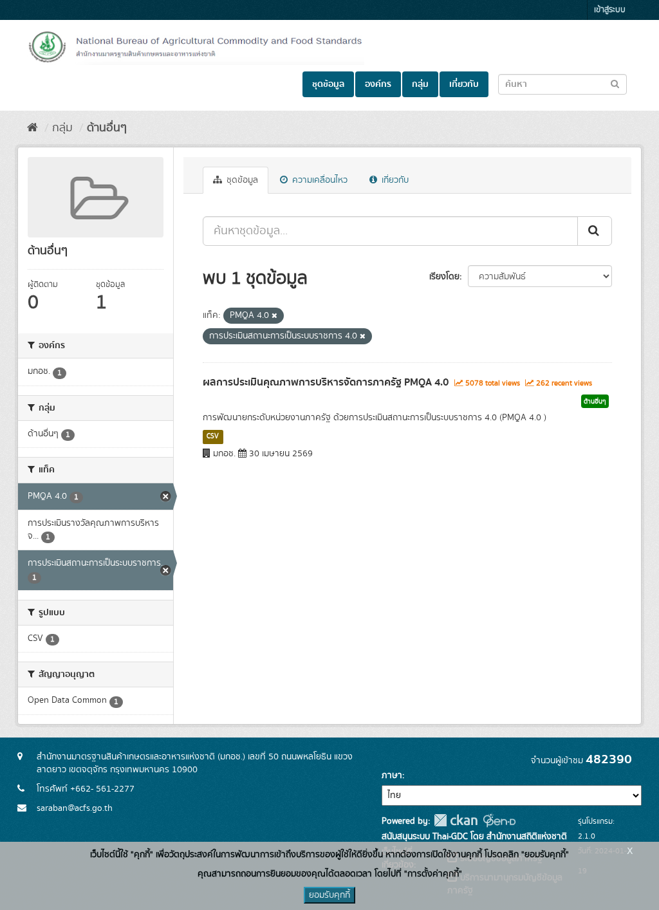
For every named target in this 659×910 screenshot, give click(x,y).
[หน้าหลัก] (32, 128)
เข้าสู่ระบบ (610, 10)
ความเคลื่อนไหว (319, 180)
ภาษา (392, 775)
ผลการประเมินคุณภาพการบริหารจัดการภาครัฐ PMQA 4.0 (326, 382)
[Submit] (594, 231)
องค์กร (378, 84)
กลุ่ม (420, 84)
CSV (213, 436)
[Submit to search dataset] (614, 83)
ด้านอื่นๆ (107, 128)
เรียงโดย (444, 276)
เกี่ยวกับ (464, 84)
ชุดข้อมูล (328, 84)
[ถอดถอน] (274, 316)
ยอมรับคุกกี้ (329, 895)
